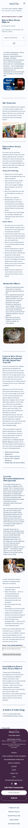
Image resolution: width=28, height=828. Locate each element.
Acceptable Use (14, 815)
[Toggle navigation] (24, 3)
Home (15, 8)
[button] (23, 37)
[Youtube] (15, 784)
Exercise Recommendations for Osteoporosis (11, 537)
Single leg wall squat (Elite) (15, 462)
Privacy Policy (14, 811)
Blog (20, 8)
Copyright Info (14, 823)
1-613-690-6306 (14, 735)
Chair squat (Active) (12, 456)
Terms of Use (14, 807)
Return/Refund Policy (14, 780)
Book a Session (14, 763)
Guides (14, 766)
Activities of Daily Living (14, 716)
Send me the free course (11, 654)
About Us (14, 773)
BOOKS (14, 752)
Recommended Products (14, 759)
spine (12, 323)
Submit (14, 798)
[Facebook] (11, 784)
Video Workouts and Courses (14, 756)
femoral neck (11, 425)
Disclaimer (14, 819)
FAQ (14, 776)
